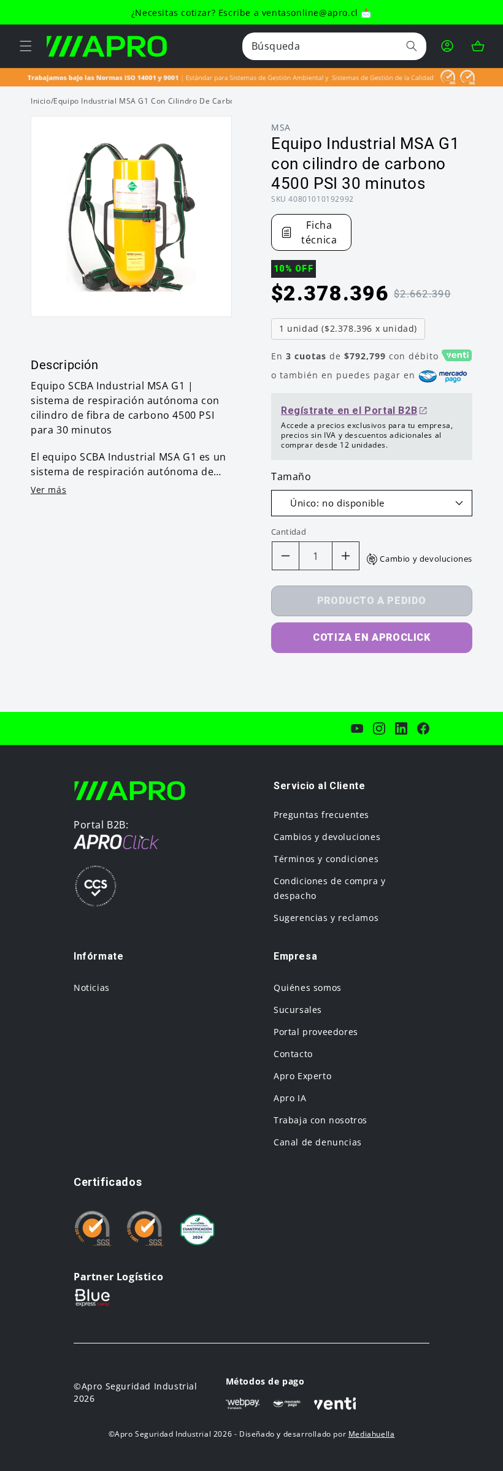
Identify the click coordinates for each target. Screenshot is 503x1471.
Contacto (293, 1054)
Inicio (41, 101)
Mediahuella (371, 1434)
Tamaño (291, 476)
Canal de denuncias (318, 1142)
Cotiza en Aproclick (371, 637)
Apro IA (290, 1098)
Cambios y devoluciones (327, 836)
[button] (25, 46)
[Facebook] (423, 728)
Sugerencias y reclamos (326, 917)
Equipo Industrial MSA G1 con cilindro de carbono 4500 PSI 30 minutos (188, 101)
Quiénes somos (308, 987)
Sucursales (298, 1009)
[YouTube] (357, 728)
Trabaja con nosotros (320, 1120)
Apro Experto (302, 1076)
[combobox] (334, 46)
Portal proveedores (316, 1031)
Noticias (92, 987)
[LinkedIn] (401, 728)
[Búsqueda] (411, 45)
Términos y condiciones (326, 859)
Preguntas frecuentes (321, 814)
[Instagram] (379, 728)
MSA (281, 127)
